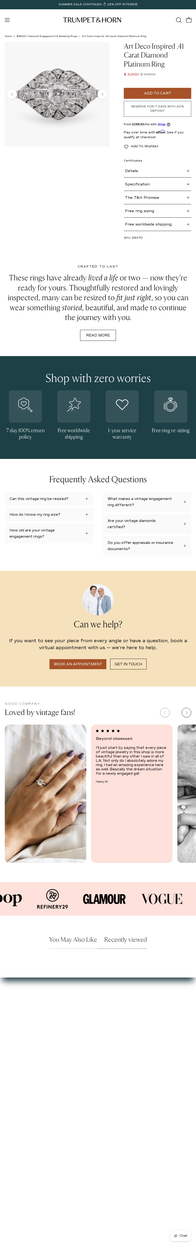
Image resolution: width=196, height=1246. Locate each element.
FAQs (9, 1025)
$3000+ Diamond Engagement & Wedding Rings (46, 36)
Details (131, 171)
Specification (137, 184)
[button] (178, 20)
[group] (98, 4)
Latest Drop (113, 996)
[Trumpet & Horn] (93, 20)
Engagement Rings (119, 1011)
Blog (8, 1018)
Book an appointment (78, 664)
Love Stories (15, 1011)
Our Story (13, 996)
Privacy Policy (16, 1078)
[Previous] (12, 94)
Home (8, 36)
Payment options (19, 1057)
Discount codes (116, 1025)
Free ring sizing (139, 211)
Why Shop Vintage (20, 1003)
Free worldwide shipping (148, 224)
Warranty (13, 1085)
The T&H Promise (142, 197)
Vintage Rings (114, 1003)
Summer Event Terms (23, 1050)
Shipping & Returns (21, 1071)
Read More (98, 335)
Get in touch (128, 664)
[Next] (102, 94)
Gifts (107, 1018)
